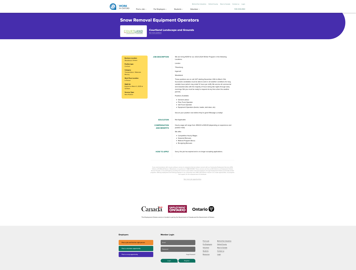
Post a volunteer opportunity (131, 248)
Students (177, 9)
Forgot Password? (190, 254)
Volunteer (194, 9)
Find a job (206, 241)
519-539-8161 (239, 9)
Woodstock (128, 60)
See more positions (155, 33)
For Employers (159, 9)
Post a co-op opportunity (130, 254)
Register (186, 261)
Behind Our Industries (199, 4)
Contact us (235, 4)
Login (243, 4)
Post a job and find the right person (133, 242)
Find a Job (140, 9)
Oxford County (213, 4)
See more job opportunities (192, 179)
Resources (206, 254)
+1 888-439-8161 (190, 169)
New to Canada (225, 4)
